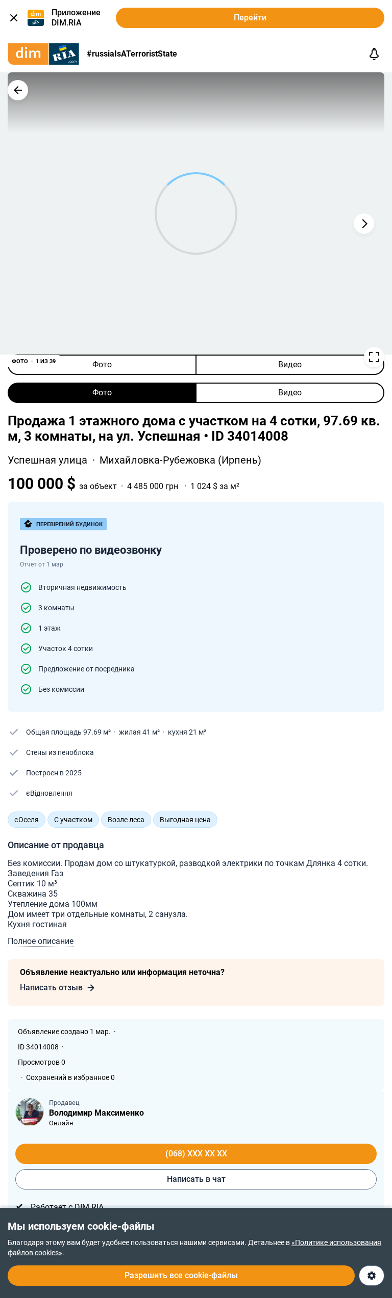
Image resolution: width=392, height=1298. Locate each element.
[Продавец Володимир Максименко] (29, 1112)
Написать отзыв (51, 987)
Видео (290, 364)
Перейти (250, 17)
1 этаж (49, 628)
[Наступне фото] (364, 223)
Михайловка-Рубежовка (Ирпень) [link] (180, 460)
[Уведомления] (374, 54)
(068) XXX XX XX (196, 1153)
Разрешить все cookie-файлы (181, 1275)
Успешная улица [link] (49, 460)
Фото (102, 364)
